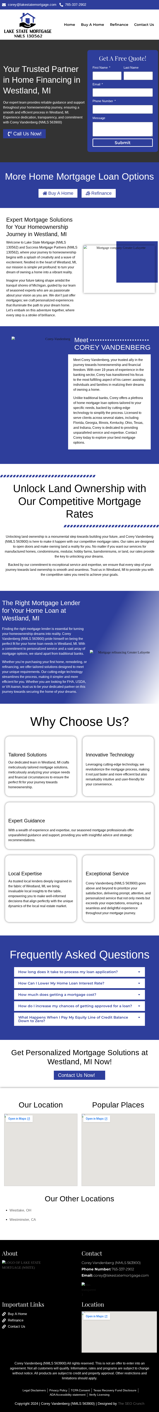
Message (99, 118)
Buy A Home (92, 25)
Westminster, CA (23, 1220)
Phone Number (103, 101)
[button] (79, 972)
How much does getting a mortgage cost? (57, 995)
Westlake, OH (20, 1210)
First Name (100, 67)
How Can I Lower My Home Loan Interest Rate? (61, 983)
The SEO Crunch (131, 1404)
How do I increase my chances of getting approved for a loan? (75, 1006)
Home (69, 25)
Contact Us (144, 25)
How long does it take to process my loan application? (68, 972)
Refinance (119, 25)
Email (97, 84)
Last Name (131, 67)
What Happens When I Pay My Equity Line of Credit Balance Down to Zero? (73, 1019)
